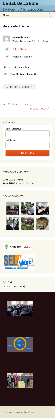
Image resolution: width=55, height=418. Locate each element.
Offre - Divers (19, 49)
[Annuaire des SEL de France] (17, 246)
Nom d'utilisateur (13, 129)
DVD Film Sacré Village (17, 104)
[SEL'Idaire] (18, 261)
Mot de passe (11, 140)
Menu (6, 14)
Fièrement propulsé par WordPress (18, 412)
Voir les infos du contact (17, 87)
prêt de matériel (41, 108)
